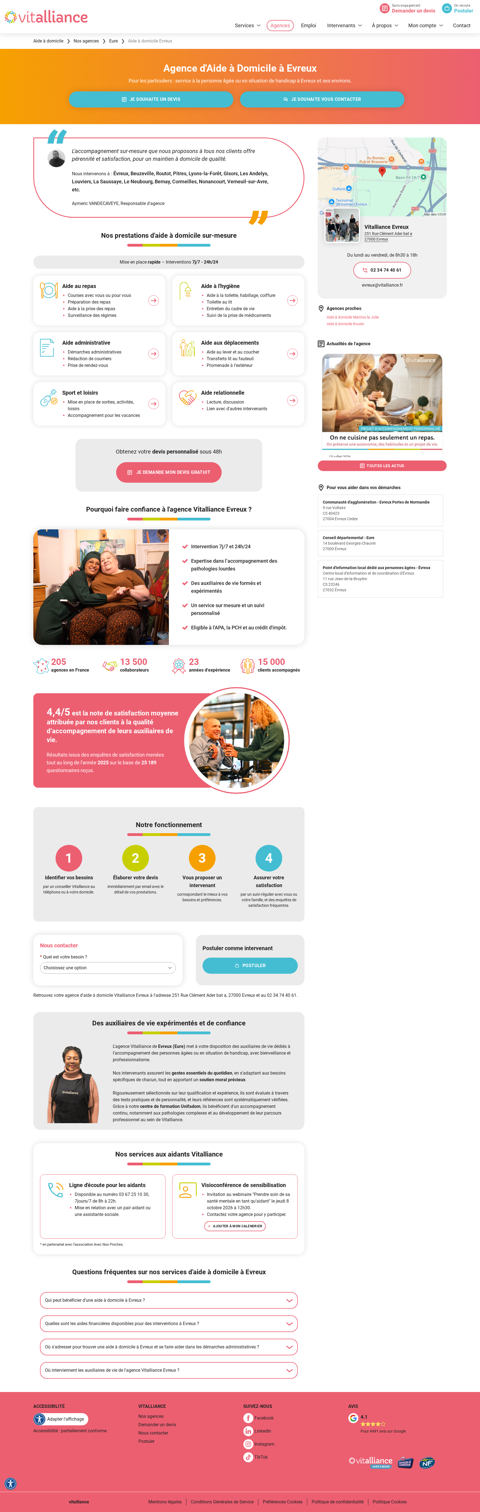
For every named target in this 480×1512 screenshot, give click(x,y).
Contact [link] (462, 25)
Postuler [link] (146, 1441)
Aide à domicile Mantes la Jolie (353, 317)
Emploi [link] (308, 25)
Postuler (463, 11)
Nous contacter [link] (153, 1433)
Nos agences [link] (151, 1416)
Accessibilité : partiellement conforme (70, 1430)
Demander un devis (413, 11)
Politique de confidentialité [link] (338, 1502)
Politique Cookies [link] (390, 1502)
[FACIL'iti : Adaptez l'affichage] (10, 1484)
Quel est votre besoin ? (63, 957)
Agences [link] (280, 25)
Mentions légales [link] (165, 1502)
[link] (151, 99)
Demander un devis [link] (157, 1424)
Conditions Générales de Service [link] (222, 1502)
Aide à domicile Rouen (345, 324)
